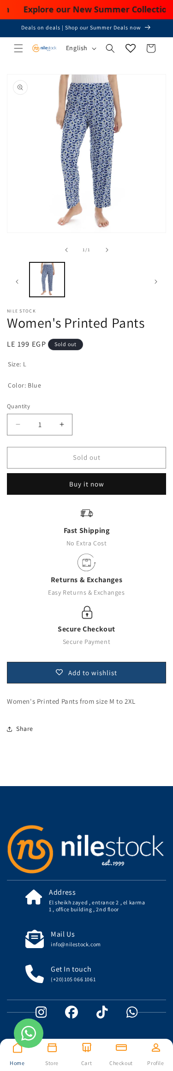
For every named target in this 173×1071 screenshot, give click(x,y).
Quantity (18, 406)
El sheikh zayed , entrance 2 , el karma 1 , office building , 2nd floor (97, 906)
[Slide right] (107, 250)
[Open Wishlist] (130, 48)
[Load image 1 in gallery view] (47, 279)
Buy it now (86, 484)
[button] (18, 48)
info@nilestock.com (76, 944)
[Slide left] (66, 250)
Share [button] (24, 728)
